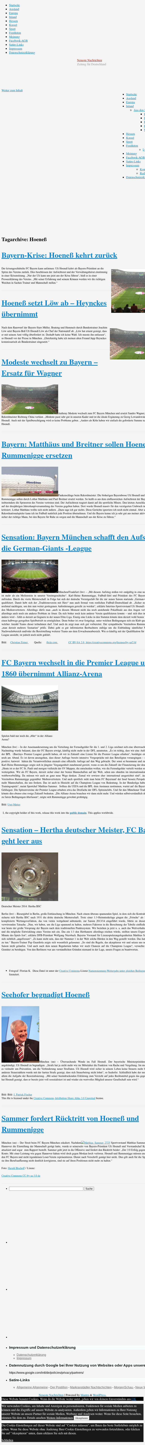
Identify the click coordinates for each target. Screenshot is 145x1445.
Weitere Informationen (59, 1418)
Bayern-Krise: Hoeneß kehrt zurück (59, 254)
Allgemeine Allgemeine (32, 1387)
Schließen (7, 1440)
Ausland (14, 9)
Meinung (14, 37)
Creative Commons (69, 970)
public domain (78, 813)
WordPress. (99, 1395)
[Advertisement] (52, 1217)
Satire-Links (16, 44)
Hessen (13, 21)
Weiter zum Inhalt (12, 90)
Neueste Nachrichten (89, 60)
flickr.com (52, 642)
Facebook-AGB (18, 41)
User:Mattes (14, 804)
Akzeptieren (81, 1418)
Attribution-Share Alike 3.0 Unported (75, 1098)
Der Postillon (59, 1387)
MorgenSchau (124, 1387)
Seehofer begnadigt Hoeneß (46, 994)
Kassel (13, 25)
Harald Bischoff (16, 1168)
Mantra (85, 1395)
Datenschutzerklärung (22, 52)
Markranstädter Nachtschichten (91, 1387)
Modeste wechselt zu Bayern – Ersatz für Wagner (50, 367)
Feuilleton (15, 33)
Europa (13, 13)
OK (134, 1399)
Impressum (15, 48)
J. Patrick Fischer (23, 1094)
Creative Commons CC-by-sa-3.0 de (21, 1175)
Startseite (14, 5)
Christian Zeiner (19, 642)
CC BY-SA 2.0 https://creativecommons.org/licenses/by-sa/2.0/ (102, 642)
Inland (13, 17)
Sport (12, 29)
